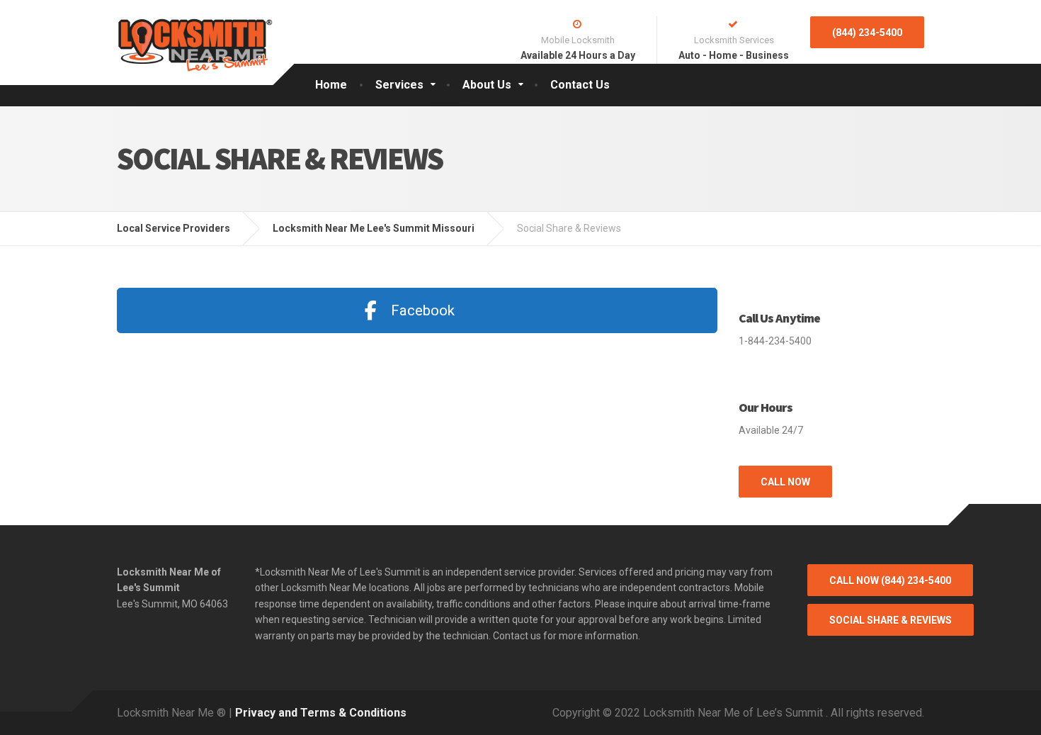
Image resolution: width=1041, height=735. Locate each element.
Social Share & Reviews (890, 620)
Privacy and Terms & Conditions (320, 712)
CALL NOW (785, 482)
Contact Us (580, 84)
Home (331, 84)
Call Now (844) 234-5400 (890, 580)
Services (399, 84)
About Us (486, 84)
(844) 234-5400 (867, 32)
